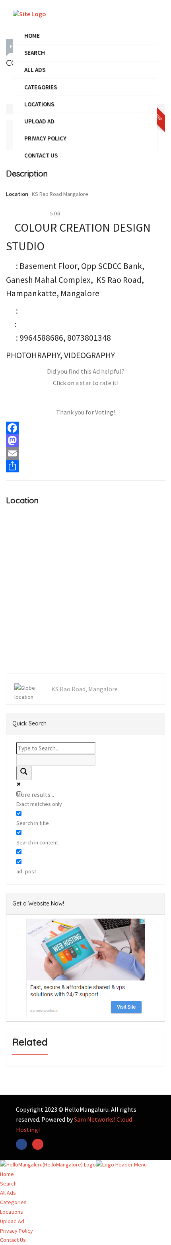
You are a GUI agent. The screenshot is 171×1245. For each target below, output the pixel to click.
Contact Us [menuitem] (13, 1239)
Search (34, 52)
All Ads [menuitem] (8, 1192)
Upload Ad (39, 121)
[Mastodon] (85, 440)
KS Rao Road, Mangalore (84, 689)
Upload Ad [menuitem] (12, 1221)
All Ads (34, 69)
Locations (39, 104)
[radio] (52, 398)
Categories (40, 87)
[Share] (85, 466)
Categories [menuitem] (13, 1202)
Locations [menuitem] (11, 1211)
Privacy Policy (45, 138)
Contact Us (41, 155)
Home (32, 35)
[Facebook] (85, 428)
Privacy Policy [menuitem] (16, 1230)
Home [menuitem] (7, 1174)
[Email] (85, 453)
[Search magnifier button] (23, 773)
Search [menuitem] (8, 1183)
